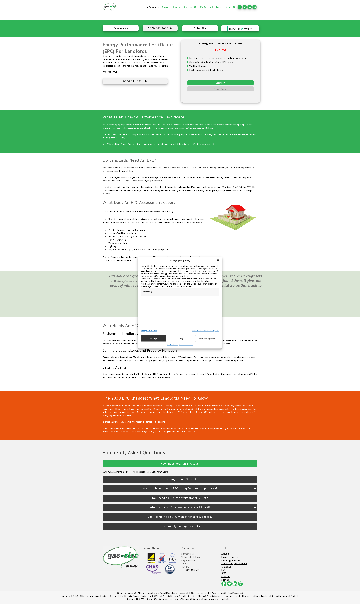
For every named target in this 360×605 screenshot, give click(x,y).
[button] (218, 260)
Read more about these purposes (205, 330)
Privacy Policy (146, 593)
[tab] (180, 463)
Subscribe (200, 28)
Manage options (207, 338)
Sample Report (220, 89)
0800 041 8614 (158, 28)
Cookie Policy (172, 345)
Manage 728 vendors (149, 330)
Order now (220, 82)
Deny (180, 338)
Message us (120, 28)
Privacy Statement (186, 345)
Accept (153, 338)
